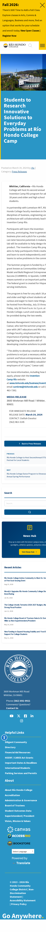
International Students (17, 767)
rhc (32, 167)
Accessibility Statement (23, 900)
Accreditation (12, 795)
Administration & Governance (21, 800)
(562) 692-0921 (22, 700)
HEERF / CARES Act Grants (19, 757)
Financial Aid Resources (17, 752)
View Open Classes (29, 30)
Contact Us (12, 708)
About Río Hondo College (18, 789)
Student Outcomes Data (18, 810)
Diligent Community (16, 742)
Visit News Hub (28, 552)
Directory (10, 747)
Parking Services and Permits (21, 773)
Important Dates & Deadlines (21, 762)
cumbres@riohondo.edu (25, 386)
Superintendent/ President (19, 815)
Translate (23, 863)
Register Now (9, 35)
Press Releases (19, 171)
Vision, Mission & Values (18, 821)
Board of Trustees (15, 805)
